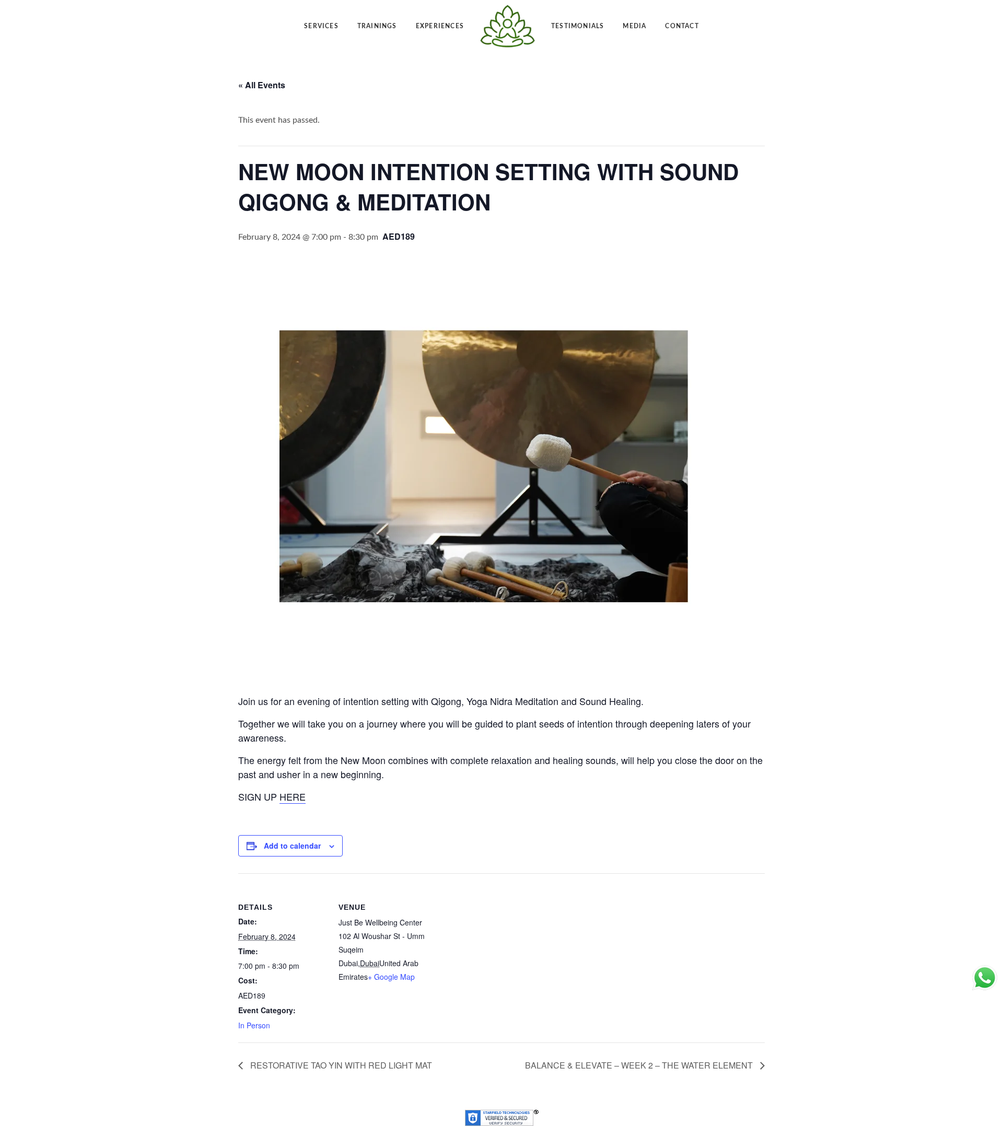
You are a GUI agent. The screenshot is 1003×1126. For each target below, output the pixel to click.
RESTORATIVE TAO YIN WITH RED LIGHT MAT (340, 1065)
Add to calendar (292, 845)
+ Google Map (391, 976)
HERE (292, 796)
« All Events (261, 85)
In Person (254, 1025)
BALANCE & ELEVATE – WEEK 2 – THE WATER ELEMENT (640, 1065)
